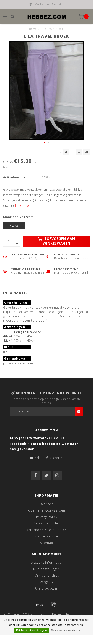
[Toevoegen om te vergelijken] (86, 152)
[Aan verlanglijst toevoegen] (79, 152)
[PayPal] (53, 604)
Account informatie (46, 562)
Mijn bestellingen (46, 569)
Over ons (46, 504)
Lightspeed (79, 614)
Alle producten (46, 588)
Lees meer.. (23, 206)
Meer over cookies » (65, 630)
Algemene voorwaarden (46, 510)
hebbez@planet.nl (48, 458)
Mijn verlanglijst (46, 575)
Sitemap (46, 543)
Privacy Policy (46, 517)
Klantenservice (46, 536)
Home (33, 28)
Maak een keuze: (18, 217)
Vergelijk (46, 582)
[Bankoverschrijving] (39, 604)
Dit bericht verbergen (31, 630)
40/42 (14, 225)
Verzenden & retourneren (46, 530)
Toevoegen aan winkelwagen (59, 241)
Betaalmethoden (46, 523)
